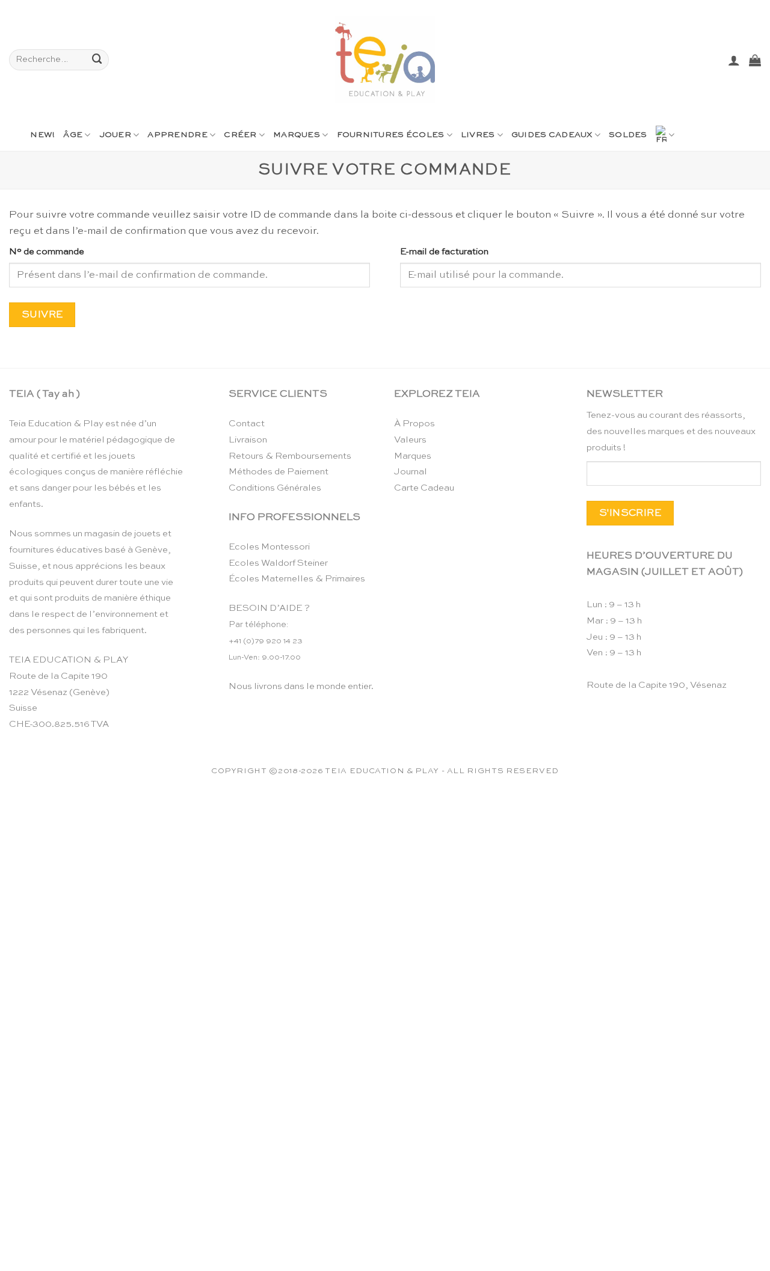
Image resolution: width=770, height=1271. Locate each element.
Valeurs (410, 439)
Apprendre (177, 135)
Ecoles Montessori (269, 546)
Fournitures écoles (391, 135)
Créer (240, 135)
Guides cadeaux (552, 135)
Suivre (42, 315)
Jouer (115, 135)
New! (42, 135)
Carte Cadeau (424, 487)
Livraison (248, 439)
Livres (478, 135)
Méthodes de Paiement (278, 471)
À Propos (414, 423)
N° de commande (46, 251)
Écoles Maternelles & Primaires (297, 578)
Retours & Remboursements (290, 456)
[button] (734, 60)
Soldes (628, 135)
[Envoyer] (97, 59)
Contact (247, 423)
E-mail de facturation (444, 251)
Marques (296, 135)
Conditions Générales (275, 487)
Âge (72, 135)
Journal (410, 471)
